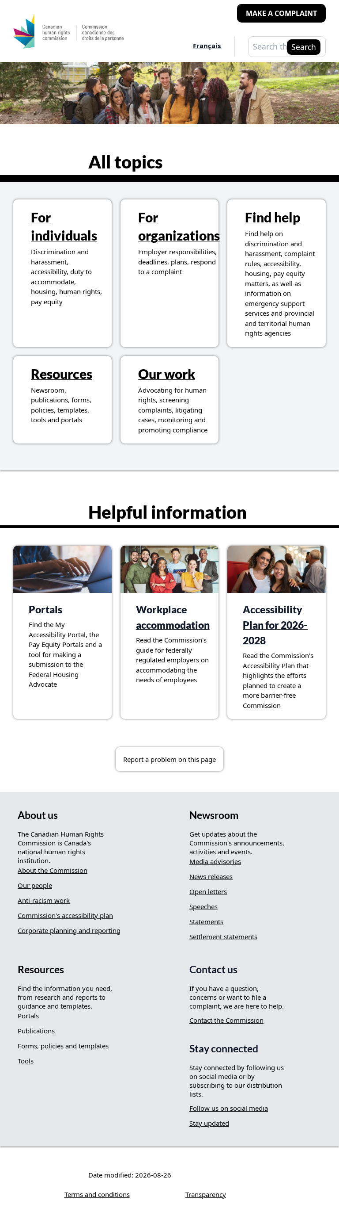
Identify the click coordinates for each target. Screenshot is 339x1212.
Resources (61, 374)
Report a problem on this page (169, 759)
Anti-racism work (44, 900)
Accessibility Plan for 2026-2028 (275, 625)
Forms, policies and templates (63, 1045)
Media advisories (215, 861)
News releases (211, 876)
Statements (206, 921)
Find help (272, 217)
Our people (35, 885)
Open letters (208, 891)
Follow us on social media (228, 1108)
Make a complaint (281, 13)
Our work (166, 374)
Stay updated (209, 1123)
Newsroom (213, 815)
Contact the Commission (226, 1020)
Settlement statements (223, 936)
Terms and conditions (97, 1194)
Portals (45, 610)
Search (303, 47)
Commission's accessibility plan (65, 915)
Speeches (203, 906)
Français (207, 45)
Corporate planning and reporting (69, 930)
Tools (26, 1060)
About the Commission (52, 870)
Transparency (205, 1194)
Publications (36, 1030)
